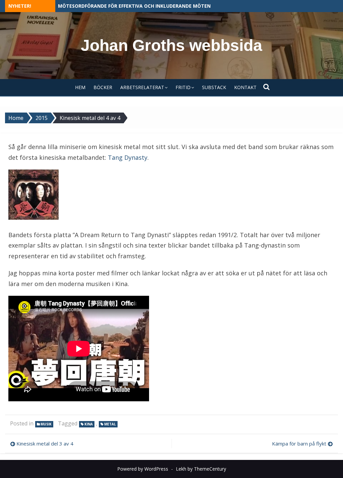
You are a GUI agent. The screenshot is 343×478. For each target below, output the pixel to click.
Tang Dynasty (127, 157)
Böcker (102, 87)
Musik (46, 424)
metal (110, 424)
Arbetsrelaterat (142, 87)
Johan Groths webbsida (171, 45)
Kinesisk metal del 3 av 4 (44, 443)
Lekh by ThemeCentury (201, 469)
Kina (88, 424)
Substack (214, 87)
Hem (80, 87)
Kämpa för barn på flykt (299, 443)
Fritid (183, 87)
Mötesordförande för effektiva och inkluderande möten (134, 6)
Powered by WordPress (142, 469)
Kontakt (245, 87)
